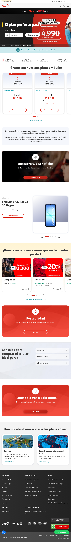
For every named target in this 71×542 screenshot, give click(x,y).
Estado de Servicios (54, 495)
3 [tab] (52, 236)
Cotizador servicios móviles (56, 480)
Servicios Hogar (6, 483)
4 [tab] (55, 236)
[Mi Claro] (64, 5)
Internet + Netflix (7, 495)
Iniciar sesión (6, 511)
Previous (42, 237)
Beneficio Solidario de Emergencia (58, 503)
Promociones (6, 499)
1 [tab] (34, 116)
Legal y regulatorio (63, 538)
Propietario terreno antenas (33, 491)
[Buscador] (60, 5)
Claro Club (5, 491)
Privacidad (66, 535)
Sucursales (51, 499)
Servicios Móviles (7, 480)
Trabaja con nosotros (31, 495)
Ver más (24, 289)
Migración (5, 503)
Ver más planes (34, 120)
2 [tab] (37, 116)
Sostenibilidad (29, 483)
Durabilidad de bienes (54, 491)
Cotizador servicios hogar (55, 483)
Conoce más (8, 461)
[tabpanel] (18, 93)
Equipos (4, 487)
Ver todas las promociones (34, 299)
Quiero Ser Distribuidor (31, 487)
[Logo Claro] (5, 5)
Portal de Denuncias (55, 535)
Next (59, 237)
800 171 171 (59, 520)
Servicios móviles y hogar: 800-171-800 (35, 512)
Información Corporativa (32, 480)
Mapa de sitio (43, 535)
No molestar (51, 487)
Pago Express (58, 1)
